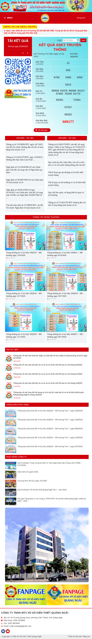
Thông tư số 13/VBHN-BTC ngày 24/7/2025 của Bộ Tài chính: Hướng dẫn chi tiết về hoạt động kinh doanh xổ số (24, 147)
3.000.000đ (40, 93)
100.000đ (39, 64)
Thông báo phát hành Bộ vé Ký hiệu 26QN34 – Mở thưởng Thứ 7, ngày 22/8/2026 (50, 411)
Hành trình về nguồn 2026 (27, 472)
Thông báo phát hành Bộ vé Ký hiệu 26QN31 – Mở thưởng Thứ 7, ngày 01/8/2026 (50, 438)
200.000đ (39, 71)
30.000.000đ (41, 115)
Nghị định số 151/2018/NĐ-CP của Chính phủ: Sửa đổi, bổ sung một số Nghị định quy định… (24, 169)
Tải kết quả (42, 130)
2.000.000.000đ (42, 123)
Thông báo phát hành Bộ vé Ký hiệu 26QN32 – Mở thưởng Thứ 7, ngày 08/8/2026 (50, 429)
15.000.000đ (41, 108)
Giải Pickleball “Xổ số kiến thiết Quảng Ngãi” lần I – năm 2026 (42, 490)
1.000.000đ (40, 86)
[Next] (28, 53)
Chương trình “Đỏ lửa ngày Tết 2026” (32, 481)
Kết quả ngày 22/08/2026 (18, 46)
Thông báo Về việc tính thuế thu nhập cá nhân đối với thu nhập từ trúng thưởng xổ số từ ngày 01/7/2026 (50, 357)
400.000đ (39, 78)
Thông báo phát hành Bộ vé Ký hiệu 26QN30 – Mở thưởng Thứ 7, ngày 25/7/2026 (50, 446)
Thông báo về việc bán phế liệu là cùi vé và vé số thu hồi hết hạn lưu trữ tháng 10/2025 (47, 383)
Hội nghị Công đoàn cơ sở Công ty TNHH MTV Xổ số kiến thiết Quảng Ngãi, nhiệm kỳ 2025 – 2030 (51, 500)
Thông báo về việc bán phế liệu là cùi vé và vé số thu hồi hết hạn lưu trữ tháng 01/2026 (47, 374)
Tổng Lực (86, 636)
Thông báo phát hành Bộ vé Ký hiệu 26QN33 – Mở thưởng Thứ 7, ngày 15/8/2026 (50, 420)
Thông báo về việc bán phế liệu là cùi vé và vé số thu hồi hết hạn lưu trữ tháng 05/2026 (47, 365)
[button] (81, 18)
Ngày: (60, 40)
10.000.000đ (41, 101)
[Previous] (23, 53)
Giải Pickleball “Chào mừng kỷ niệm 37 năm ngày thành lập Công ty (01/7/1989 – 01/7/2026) (49, 464)
